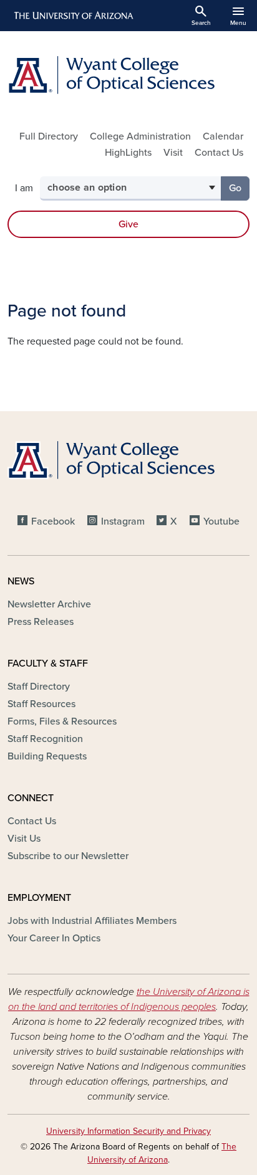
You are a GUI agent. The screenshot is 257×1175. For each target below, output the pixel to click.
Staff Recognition (45, 739)
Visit (173, 152)
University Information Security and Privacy (128, 1131)
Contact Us (219, 152)
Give (128, 224)
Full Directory (48, 136)
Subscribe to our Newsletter (67, 856)
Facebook (53, 521)
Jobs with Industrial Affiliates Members (92, 921)
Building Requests (47, 756)
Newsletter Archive (49, 604)
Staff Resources (41, 704)
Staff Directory (38, 686)
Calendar (223, 136)
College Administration (140, 136)
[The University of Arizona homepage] (72, 15)
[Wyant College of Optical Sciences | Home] (128, 75)
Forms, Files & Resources (62, 721)
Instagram (123, 521)
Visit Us (24, 838)
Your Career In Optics (53, 938)
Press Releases (40, 622)
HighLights (128, 152)
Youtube (221, 521)
